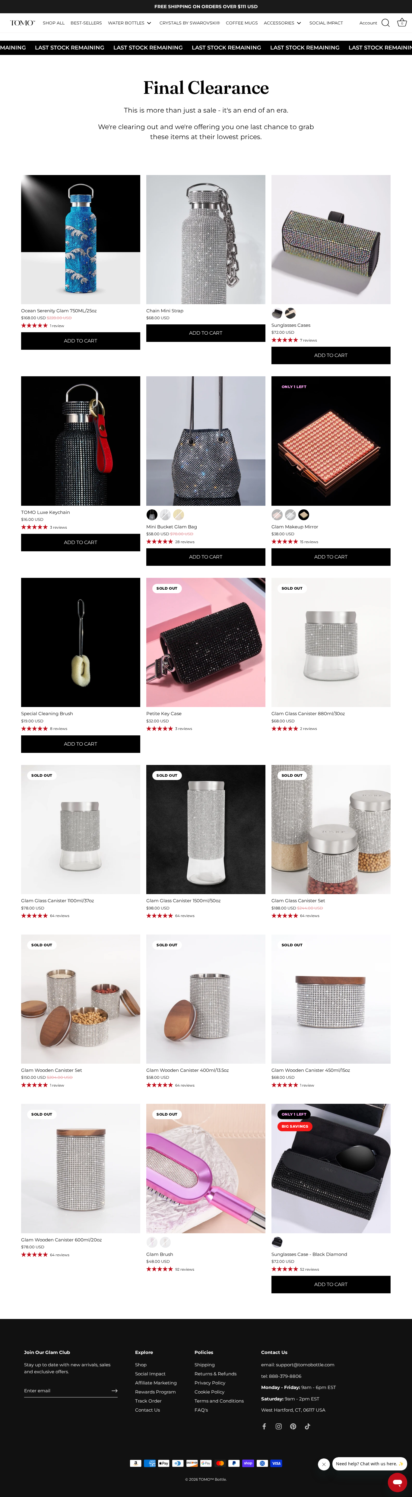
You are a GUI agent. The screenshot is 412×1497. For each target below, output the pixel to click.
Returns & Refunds (215, 1374)
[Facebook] (264, 1426)
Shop (141, 1365)
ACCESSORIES (279, 23)
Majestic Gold (178, 514)
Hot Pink (152, 1242)
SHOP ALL (54, 23)
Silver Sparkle (277, 313)
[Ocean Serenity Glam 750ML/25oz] (80, 239)
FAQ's (201, 1410)
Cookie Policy (209, 1392)
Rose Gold (277, 514)
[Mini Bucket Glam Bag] (205, 440)
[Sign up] (115, 1391)
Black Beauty (165, 514)
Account (368, 23)
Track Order (148, 1401)
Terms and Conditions (219, 1401)
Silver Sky (290, 514)
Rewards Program (155, 1392)
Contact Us (147, 1410)
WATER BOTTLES (126, 23)
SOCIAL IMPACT (326, 23)
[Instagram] (279, 1426)
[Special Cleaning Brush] (80, 642)
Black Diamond (290, 313)
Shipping (205, 1365)
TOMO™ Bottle (212, 1479)
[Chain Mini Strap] (205, 239)
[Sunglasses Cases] (331, 239)
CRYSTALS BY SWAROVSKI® (190, 23)
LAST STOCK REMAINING (175, 47)
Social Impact (150, 1374)
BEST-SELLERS (86, 23)
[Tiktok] (308, 1426)
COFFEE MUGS (242, 23)
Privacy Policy (210, 1383)
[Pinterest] (293, 1426)
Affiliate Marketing (156, 1383)
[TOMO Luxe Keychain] (80, 440)
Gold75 (303, 514)
